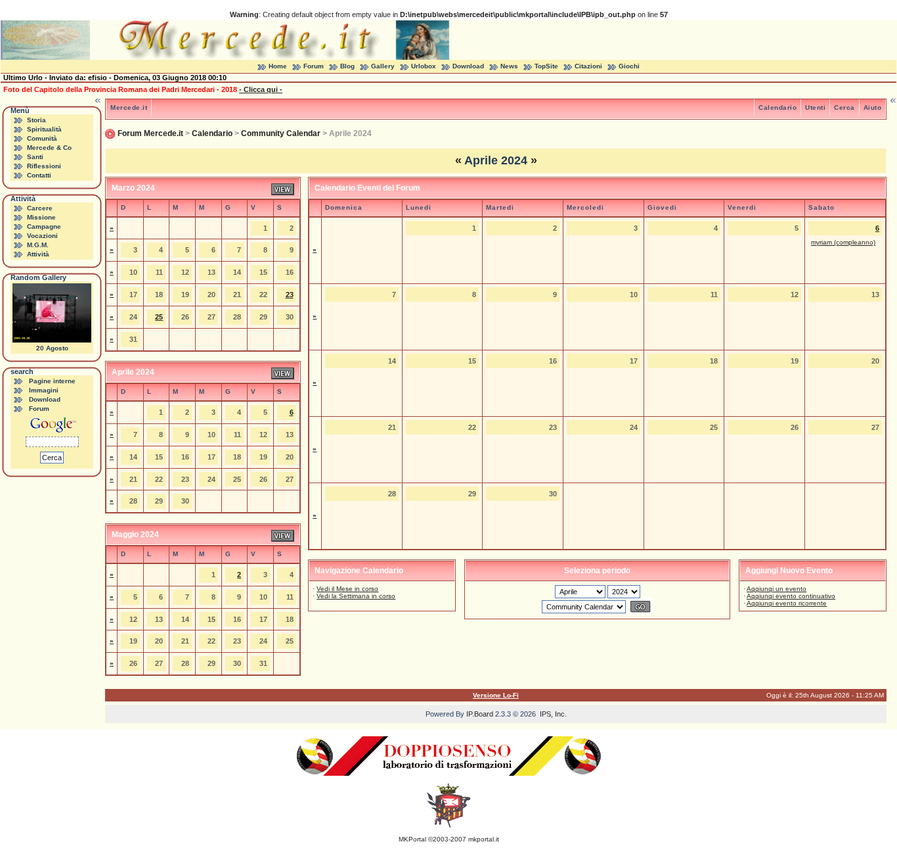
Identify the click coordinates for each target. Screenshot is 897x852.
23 (290, 294)
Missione (41, 217)
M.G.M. (38, 244)
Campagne (44, 226)
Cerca (844, 107)
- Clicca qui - (260, 89)
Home (278, 66)
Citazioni (588, 66)
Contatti (39, 175)
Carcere (40, 208)
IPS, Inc (552, 714)
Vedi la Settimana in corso (356, 596)
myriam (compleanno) (843, 242)
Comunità (42, 138)
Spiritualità (44, 129)
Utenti (815, 107)
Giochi (629, 66)
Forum (313, 66)
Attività (38, 254)
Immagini (43, 390)
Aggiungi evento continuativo (791, 596)
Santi (35, 156)
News (509, 66)
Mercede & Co (49, 147)
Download (468, 66)
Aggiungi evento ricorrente (787, 603)
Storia (36, 120)
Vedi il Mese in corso (347, 588)
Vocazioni (42, 235)
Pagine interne (52, 381)
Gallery (383, 66)
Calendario (777, 107)
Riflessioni (44, 166)
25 (159, 317)
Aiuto (873, 107)
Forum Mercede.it (150, 133)
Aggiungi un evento (776, 588)
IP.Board (479, 714)
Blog (347, 66)
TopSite (546, 66)
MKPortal (412, 839)
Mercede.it (128, 107)
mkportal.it (483, 839)
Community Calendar (280, 133)
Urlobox (423, 66)
